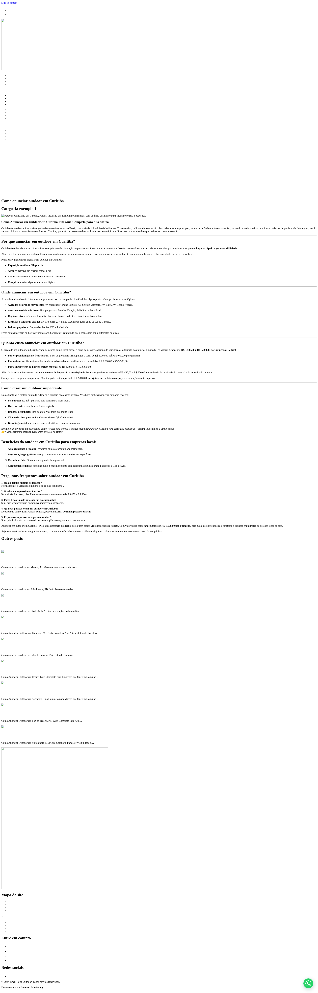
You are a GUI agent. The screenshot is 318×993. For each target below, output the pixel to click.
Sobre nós (13, 78)
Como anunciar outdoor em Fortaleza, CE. (25, 626)
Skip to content (9, 2)
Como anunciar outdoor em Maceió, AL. (24, 560)
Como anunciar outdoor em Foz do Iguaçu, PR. (28, 714)
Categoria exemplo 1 (12, 707)
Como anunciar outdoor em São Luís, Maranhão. (29, 604)
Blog (10, 81)
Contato (12, 84)
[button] (308, 983)
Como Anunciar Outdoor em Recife (21, 670)
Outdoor (5, 554)
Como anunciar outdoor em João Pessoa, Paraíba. (29, 582)
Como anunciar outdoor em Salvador (22, 692)
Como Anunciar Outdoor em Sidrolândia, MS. (27, 736)
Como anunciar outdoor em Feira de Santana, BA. (29, 648)
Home (11, 75)
